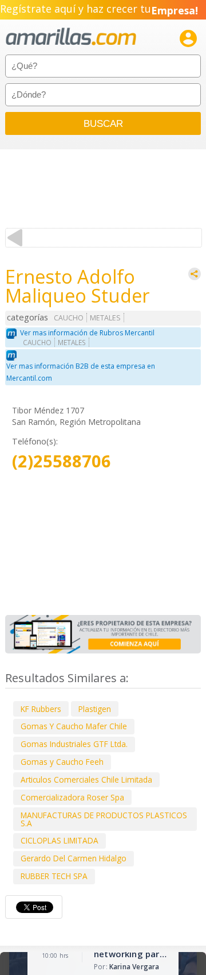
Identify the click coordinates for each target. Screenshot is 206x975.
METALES (105, 318)
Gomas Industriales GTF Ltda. (74, 743)
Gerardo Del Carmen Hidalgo (73, 858)
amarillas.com (71, 37)
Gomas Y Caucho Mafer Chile (74, 726)
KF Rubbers (41, 708)
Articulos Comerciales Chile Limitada (86, 779)
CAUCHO (69, 318)
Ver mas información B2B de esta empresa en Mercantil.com (80, 372)
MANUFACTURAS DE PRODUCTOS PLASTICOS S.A (104, 819)
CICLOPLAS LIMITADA (59, 840)
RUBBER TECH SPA (54, 875)
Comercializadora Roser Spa (72, 797)
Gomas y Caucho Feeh (62, 761)
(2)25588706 (61, 461)
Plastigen (94, 708)
